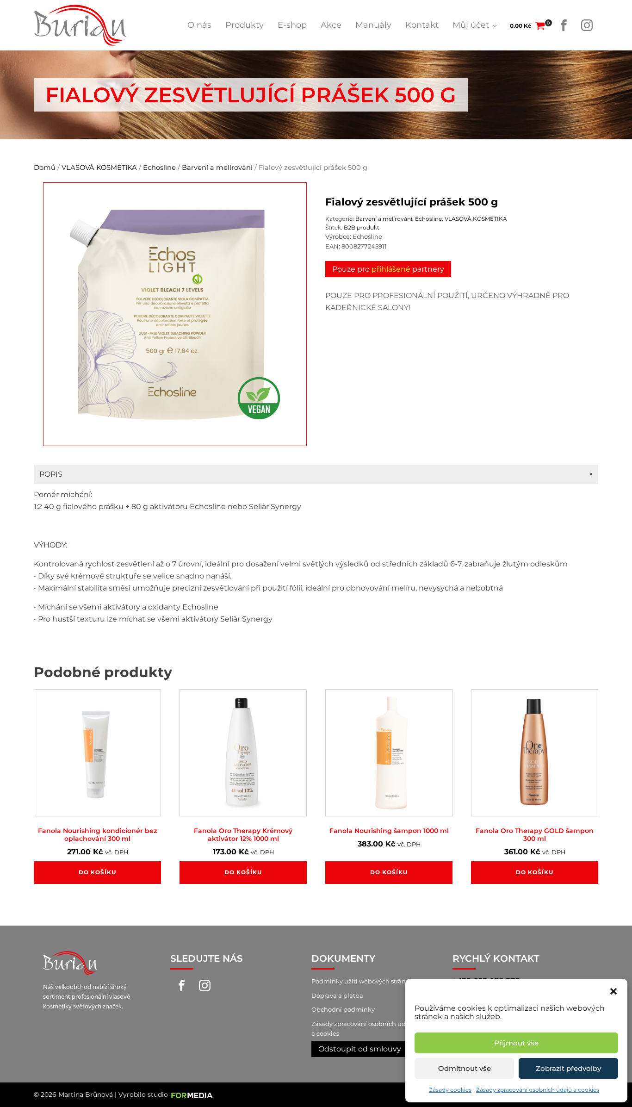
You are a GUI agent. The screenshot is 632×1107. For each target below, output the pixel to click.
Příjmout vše (516, 1043)
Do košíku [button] (97, 872)
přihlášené (391, 269)
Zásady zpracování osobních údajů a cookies (537, 1089)
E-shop (292, 25)
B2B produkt (361, 227)
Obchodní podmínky (343, 1009)
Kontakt (422, 25)
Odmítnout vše (464, 1068)
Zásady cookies (450, 1089)
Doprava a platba (337, 995)
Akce (331, 25)
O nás (199, 25)
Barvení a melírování (217, 167)
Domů (45, 167)
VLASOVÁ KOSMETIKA (99, 167)
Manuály (373, 25)
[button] (613, 990)
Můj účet (470, 25)
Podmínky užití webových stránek (362, 981)
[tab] (316, 474)
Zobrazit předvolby (568, 1068)
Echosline (159, 167)
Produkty (244, 25)
